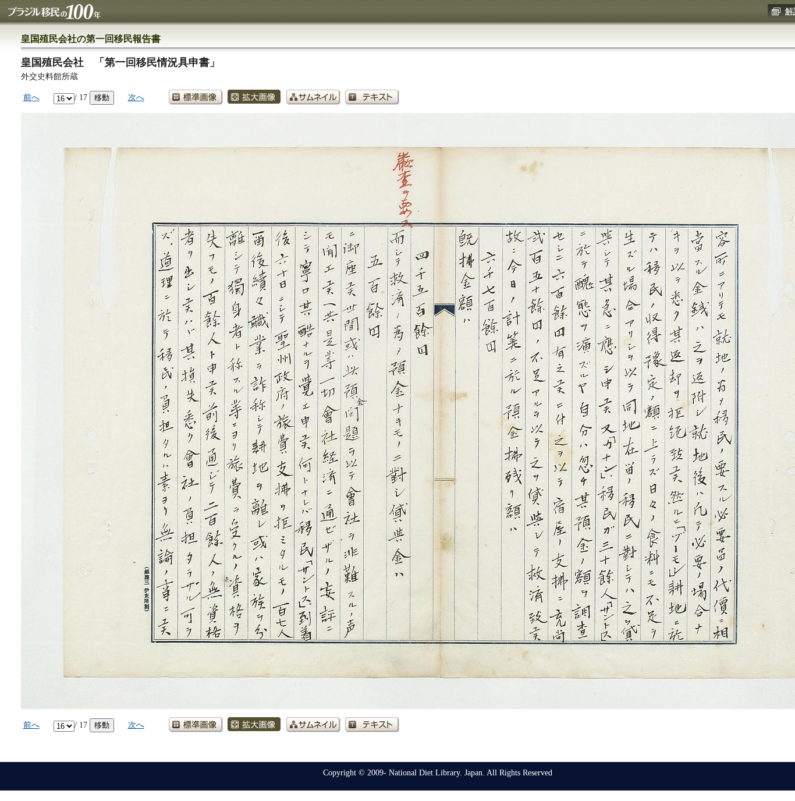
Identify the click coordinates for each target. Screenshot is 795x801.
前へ (31, 97)
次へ (136, 97)
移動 (101, 97)
